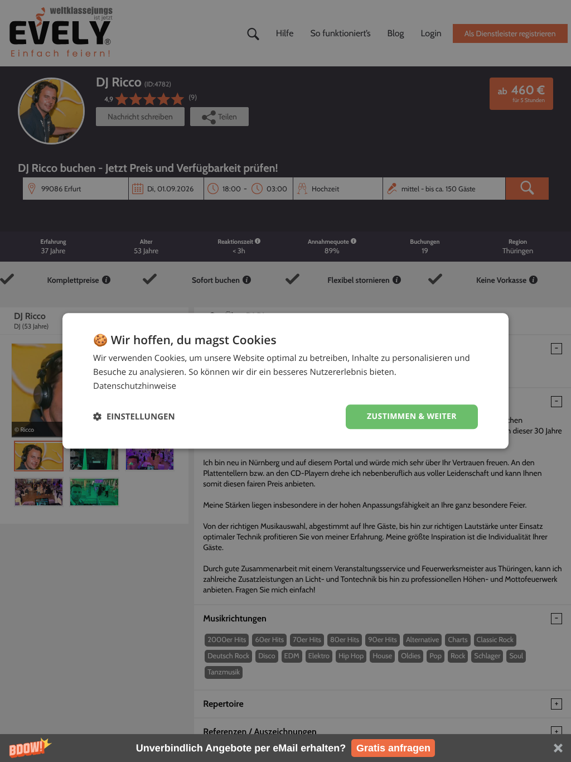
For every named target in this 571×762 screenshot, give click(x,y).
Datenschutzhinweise (134, 386)
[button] (285, 748)
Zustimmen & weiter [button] (412, 416)
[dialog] (285, 380)
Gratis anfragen (393, 748)
